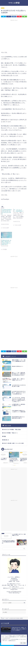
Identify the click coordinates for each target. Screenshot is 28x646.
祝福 (5, 436)
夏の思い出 (6, 439)
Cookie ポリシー (12, 640)
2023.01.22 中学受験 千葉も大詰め (12, 429)
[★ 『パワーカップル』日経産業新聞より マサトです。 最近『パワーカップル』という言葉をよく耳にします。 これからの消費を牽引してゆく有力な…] (19, 218)
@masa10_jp (16, 592)
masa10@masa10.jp (16, 591)
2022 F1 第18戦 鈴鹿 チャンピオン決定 (14, 443)
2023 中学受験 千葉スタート (11, 432)
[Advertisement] (14, 35)
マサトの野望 (14, 3)
